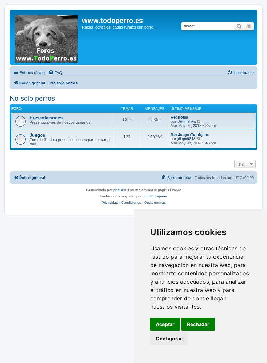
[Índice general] (46, 37)
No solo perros (32, 98)
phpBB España (155, 196)
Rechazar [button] (198, 324)
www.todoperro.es (112, 20)
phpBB (118, 190)
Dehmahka (186, 121)
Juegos (37, 135)
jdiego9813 (186, 139)
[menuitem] (55, 72)
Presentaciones (46, 117)
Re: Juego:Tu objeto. (190, 134)
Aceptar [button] (165, 324)
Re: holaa (179, 117)
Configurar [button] (169, 338)
